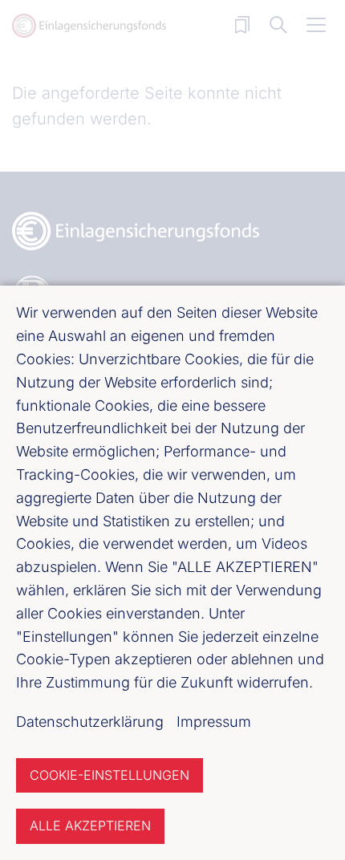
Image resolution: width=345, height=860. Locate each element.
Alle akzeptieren (90, 825)
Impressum (214, 721)
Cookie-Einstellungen (109, 775)
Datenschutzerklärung (90, 721)
